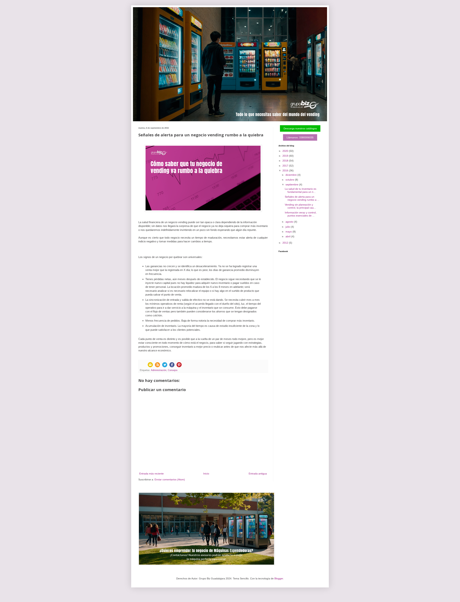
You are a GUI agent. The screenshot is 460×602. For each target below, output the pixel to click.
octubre (290, 179)
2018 (285, 160)
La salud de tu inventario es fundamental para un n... (300, 190)
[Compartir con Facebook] (171, 364)
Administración (158, 370)
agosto (290, 221)
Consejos (173, 370)
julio (288, 226)
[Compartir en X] (164, 364)
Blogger (278, 578)
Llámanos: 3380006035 (300, 137)
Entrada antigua (258, 473)
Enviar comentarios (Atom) (170, 479)
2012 (285, 242)
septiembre (292, 184)
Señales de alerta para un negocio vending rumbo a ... (302, 198)
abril (288, 236)
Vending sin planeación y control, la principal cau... (300, 206)
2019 (285, 155)
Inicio (206, 473)
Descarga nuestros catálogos (300, 128)
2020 (285, 150)
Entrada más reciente (151, 473)
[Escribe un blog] (157, 364)
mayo (289, 231)
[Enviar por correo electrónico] (150, 364)
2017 (285, 165)
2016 (285, 170)
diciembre (291, 174)
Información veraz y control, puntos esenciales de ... (300, 214)
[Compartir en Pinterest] (179, 364)
